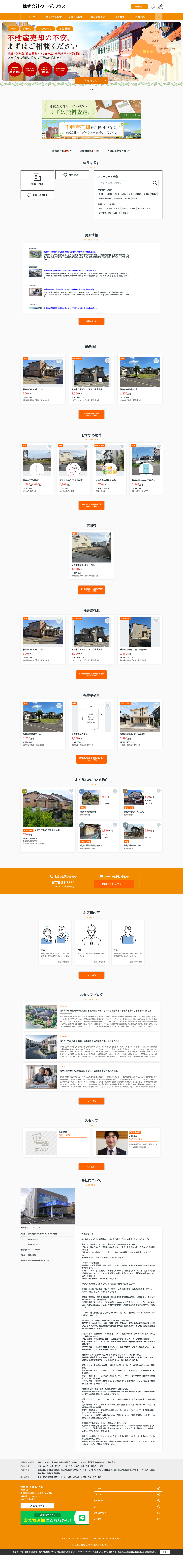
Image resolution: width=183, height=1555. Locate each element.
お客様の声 (98, 1501)
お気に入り (74, 175)
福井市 (101, 208)
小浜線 (84, 1470)
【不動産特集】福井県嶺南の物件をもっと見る (91, 759)
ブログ (96, 1507)
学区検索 (45, 183)
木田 (52, 1466)
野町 (45, 1477)
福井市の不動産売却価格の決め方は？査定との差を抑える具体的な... (70, 308)
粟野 (99, 1477)
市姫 (40, 1466)
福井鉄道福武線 (53, 1470)
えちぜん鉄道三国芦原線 (70, 1470)
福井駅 (146, 194)
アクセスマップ (100, 1513)
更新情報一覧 (91, 321)
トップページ (99, 1488)
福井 (79, 1477)
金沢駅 (135, 198)
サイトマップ (116, 1538)
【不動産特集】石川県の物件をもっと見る (91, 590)
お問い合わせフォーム (114, 884)
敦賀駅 (101, 194)
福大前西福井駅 (105, 198)
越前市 (149, 208)
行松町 (58, 1466)
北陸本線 (41, 1470)
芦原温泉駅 (118, 198)
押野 (84, 1477)
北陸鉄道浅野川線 (54, 1473)
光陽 (83, 1466)
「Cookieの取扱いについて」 (133, 1552)
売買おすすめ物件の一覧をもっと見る (91, 505)
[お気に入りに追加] (59, 360)
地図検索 (29, 183)
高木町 (94, 1466)
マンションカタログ (70, 1538)
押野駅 (127, 198)
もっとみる (91, 975)
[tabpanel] (91, 53)
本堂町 (46, 1466)
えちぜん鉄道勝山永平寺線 (128, 1470)
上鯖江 (100, 1466)
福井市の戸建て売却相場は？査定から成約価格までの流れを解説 (69, 289)
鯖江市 (132, 208)
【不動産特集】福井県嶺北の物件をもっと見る (91, 674)
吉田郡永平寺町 (105, 213)
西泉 (89, 1477)
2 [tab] (92, 89)
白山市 (125, 213)
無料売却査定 (98, 17)
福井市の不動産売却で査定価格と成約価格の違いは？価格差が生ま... (70, 252)
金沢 (74, 1477)
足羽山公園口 (53, 1477)
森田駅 (154, 194)
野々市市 (111, 1462)
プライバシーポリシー (100, 1538)
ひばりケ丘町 (67, 1466)
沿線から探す (76, 17)
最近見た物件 (39, 195)
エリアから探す (54, 17)
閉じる (165, 1552)
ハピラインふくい (95, 1470)
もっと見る (91, 1101)
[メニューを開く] (158, 16)
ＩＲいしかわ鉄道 (147, 1470)
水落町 (77, 1466)
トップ (31, 17)
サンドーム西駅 (120, 194)
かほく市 (117, 213)
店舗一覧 (138, 7)
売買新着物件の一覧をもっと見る (91, 414)
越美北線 (41, 1473)
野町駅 (109, 194)
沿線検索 (45, 177)
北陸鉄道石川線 (110, 1470)
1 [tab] (90, 89)
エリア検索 (29, 177)
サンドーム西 (65, 1477)
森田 (94, 1477)
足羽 (88, 1466)
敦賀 (39, 1477)
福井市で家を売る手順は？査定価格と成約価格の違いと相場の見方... (70, 270)
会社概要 (120, 17)
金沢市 (117, 208)
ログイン (153, 8)
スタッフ (97, 1494)
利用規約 (85, 1538)
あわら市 (140, 208)
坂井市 (124, 208)
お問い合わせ (142, 17)
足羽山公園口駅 (135, 194)
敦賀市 (109, 208)
